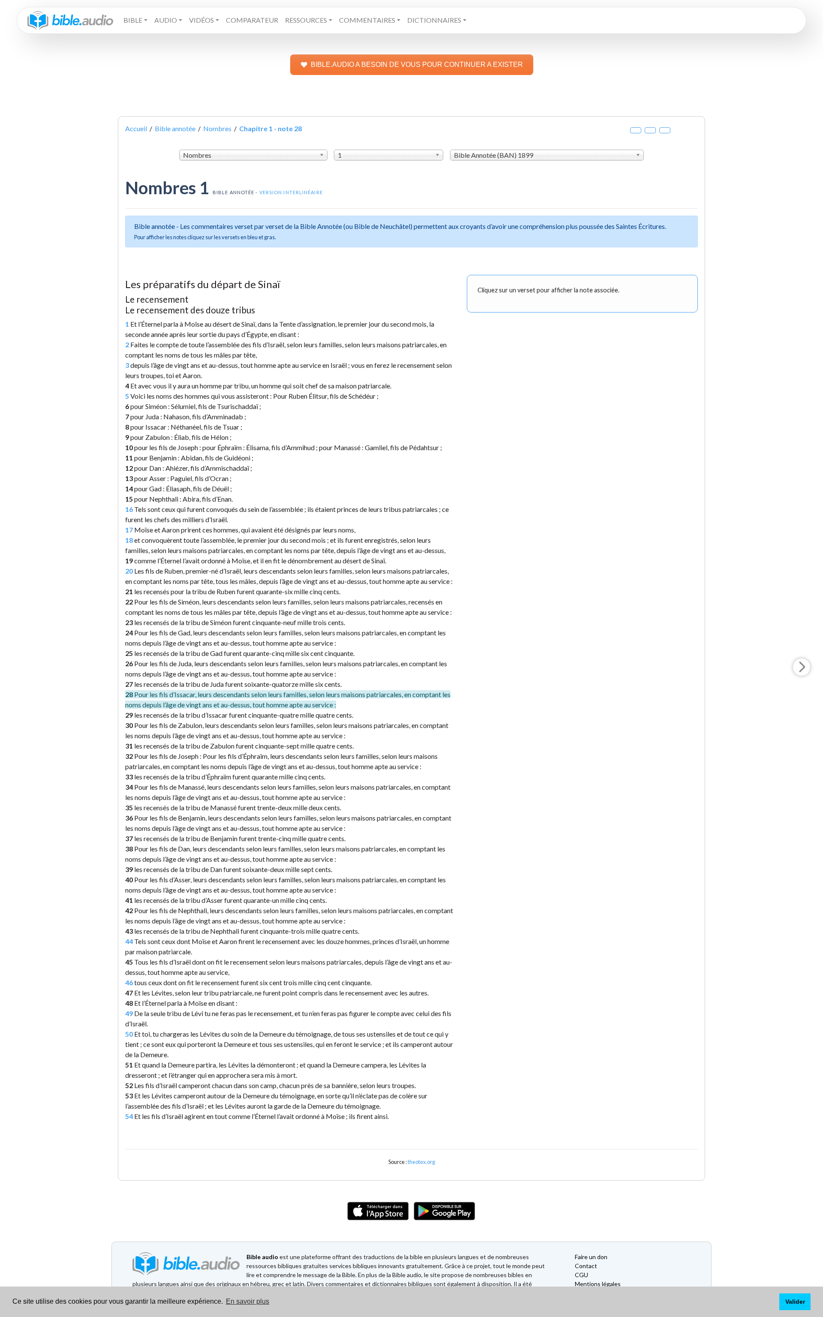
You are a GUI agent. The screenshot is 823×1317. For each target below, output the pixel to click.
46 (129, 982)
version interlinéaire (291, 192)
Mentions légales (598, 1283)
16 (129, 509)
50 (129, 1034)
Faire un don (591, 1256)
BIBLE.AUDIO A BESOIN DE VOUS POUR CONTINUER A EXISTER (417, 64)
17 (129, 530)
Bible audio (262, 1256)
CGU (581, 1274)
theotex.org (421, 1161)
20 (129, 571)
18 (129, 540)
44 (129, 941)
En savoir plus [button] (247, 1301)
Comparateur (252, 20)
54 (129, 1116)
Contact (586, 1265)
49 (129, 1013)
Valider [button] (795, 1301)
